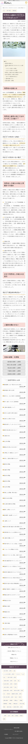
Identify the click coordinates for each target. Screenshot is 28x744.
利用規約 (6, 734)
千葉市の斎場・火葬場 (11, 677)
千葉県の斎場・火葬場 (14, 371)
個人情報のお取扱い (19, 731)
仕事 (9, 715)
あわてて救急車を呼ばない (11, 76)
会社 (4, 677)
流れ (4, 10)
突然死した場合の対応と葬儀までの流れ (13, 72)
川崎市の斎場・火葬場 (7, 687)
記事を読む (21, 386)
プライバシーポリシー (8, 729)
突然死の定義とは (9, 63)
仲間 (12, 715)
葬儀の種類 (5, 700)
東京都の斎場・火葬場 (14, 362)
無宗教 (8, 693)
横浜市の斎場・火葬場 (18, 690)
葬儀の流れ (14, 654)
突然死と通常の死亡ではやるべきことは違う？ (14, 66)
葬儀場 (11, 700)
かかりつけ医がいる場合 (11, 68)
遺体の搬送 (9, 10)
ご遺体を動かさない (9, 78)
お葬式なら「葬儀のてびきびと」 (14, 0)
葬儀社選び (15, 703)
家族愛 (16, 715)
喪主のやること (14, 661)
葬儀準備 (14, 10)
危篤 (15, 680)
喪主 (19, 680)
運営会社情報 (16, 727)
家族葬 (15, 684)
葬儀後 (21, 700)
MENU (26, 3)
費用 (4, 707)
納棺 (16, 697)
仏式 (23, 674)
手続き (15, 687)
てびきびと (18, 674)
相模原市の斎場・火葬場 (16, 693)
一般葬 (4, 715)
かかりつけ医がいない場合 (11, 70)
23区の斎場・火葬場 (7, 670)
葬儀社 (10, 703)
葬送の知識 (22, 703)
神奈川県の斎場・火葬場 (14, 365)
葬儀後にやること (14, 658)
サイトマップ (15, 734)
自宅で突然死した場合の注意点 (11, 74)
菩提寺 (20, 697)
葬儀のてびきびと (12, 738)
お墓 (14, 670)
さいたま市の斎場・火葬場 (8, 674)
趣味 (4, 719)
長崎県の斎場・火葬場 (14, 374)
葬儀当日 (16, 700)
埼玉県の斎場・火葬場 (14, 368)
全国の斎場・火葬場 (9, 80)
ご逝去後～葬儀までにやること (14, 651)
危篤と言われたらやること (14, 647)
